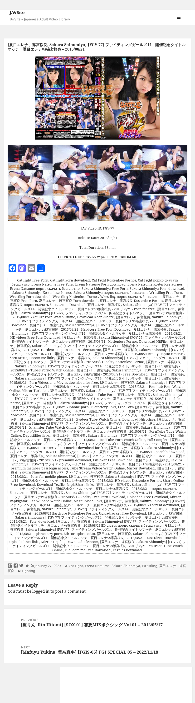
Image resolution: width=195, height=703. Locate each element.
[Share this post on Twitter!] (21, 565)
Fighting (28, 570)
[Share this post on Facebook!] (15, 565)
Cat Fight (76, 565)
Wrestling (149, 565)
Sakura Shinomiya (126, 565)
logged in (40, 591)
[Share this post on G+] (10, 565)
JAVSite (17, 12)
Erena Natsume (97, 565)
